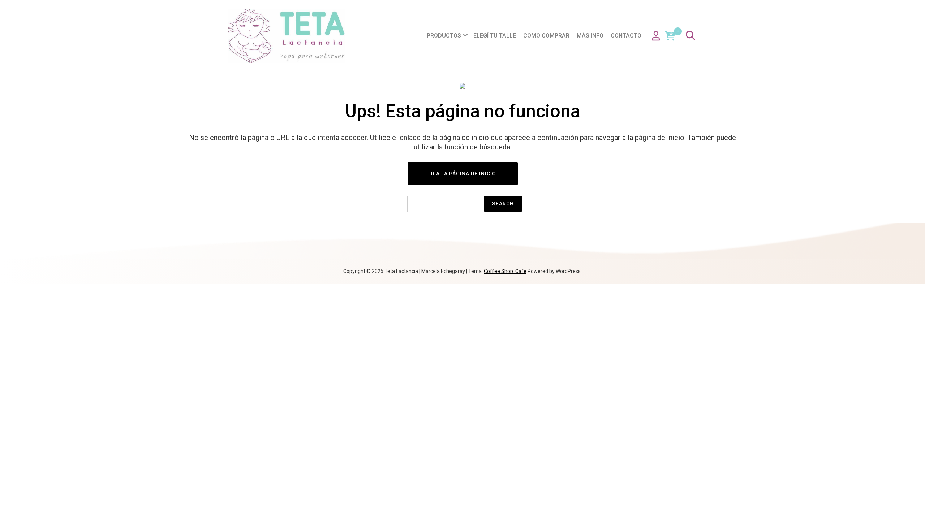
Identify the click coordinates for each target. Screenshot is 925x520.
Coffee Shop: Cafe (505, 271)
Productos (444, 35)
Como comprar (546, 35)
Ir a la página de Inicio (462, 174)
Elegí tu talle (494, 35)
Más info (590, 35)
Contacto (626, 35)
